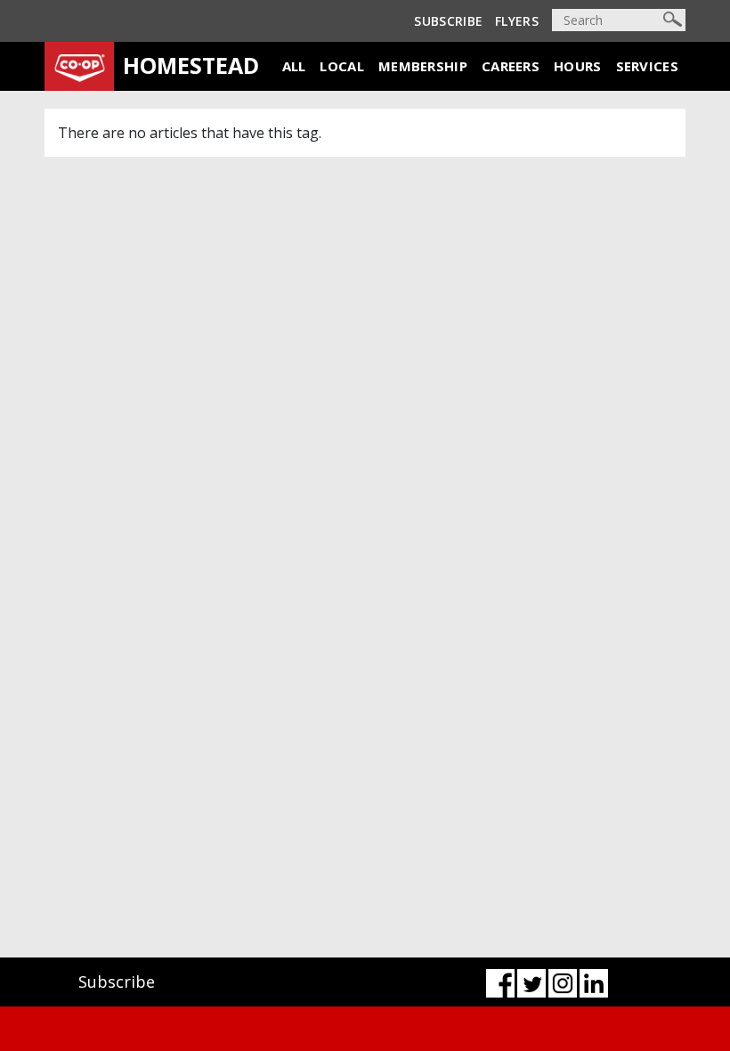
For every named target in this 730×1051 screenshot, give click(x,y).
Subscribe (448, 20)
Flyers (517, 20)
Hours (578, 66)
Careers (510, 66)
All (294, 66)
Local (342, 66)
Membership (422, 66)
